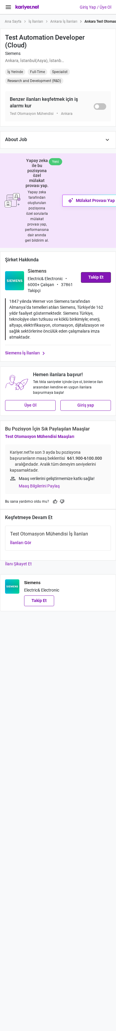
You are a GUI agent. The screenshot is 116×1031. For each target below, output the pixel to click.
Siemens (13, 53)
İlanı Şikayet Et (18, 563)
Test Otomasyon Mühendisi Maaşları (39, 436)
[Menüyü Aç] (8, 7)
